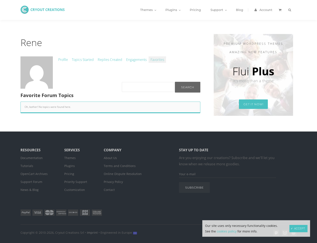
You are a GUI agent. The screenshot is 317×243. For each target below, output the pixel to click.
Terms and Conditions (120, 166)
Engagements (136, 59)
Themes (70, 158)
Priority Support (75, 182)
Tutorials (26, 166)
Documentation (31, 158)
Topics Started (83, 59)
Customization (74, 190)
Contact (109, 190)
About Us (110, 158)
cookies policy (227, 231)
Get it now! (253, 104)
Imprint (92, 233)
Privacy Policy (113, 182)
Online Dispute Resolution (123, 174)
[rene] (36, 86)
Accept (299, 228)
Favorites (157, 59)
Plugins (69, 166)
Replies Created (110, 59)
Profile (63, 59)
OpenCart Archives (34, 174)
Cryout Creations (47, 9)
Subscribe (194, 187)
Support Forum (31, 182)
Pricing (69, 174)
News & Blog (29, 190)
